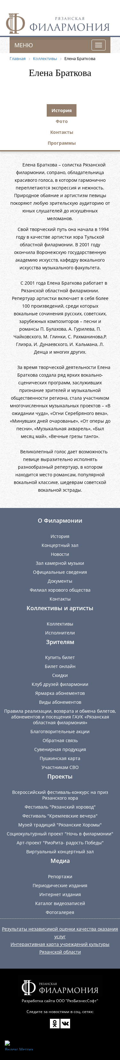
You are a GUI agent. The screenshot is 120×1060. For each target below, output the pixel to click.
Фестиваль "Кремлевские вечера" (60, 816)
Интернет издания (60, 894)
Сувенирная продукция (60, 749)
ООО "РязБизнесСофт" (77, 1000)
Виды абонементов (60, 702)
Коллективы (60, 624)
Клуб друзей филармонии (60, 684)
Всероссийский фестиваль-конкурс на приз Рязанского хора (60, 795)
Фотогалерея (60, 912)
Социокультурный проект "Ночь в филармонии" (60, 834)
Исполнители (60, 633)
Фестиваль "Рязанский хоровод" (60, 807)
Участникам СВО (60, 767)
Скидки (60, 675)
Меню (23, 45)
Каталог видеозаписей (60, 903)
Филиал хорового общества (60, 590)
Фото (62, 121)
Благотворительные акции (60, 731)
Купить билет (60, 657)
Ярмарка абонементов (60, 693)
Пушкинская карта (60, 758)
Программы (62, 143)
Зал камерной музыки (60, 563)
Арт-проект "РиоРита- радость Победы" (60, 843)
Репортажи (60, 876)
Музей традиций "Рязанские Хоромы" (60, 825)
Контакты (61, 132)
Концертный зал (60, 545)
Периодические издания (60, 885)
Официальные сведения (60, 572)
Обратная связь (60, 740)
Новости (60, 554)
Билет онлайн (60, 666)
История (62, 110)
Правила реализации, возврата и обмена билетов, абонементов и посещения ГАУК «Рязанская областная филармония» (60, 717)
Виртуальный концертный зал (60, 852)
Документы (60, 581)
